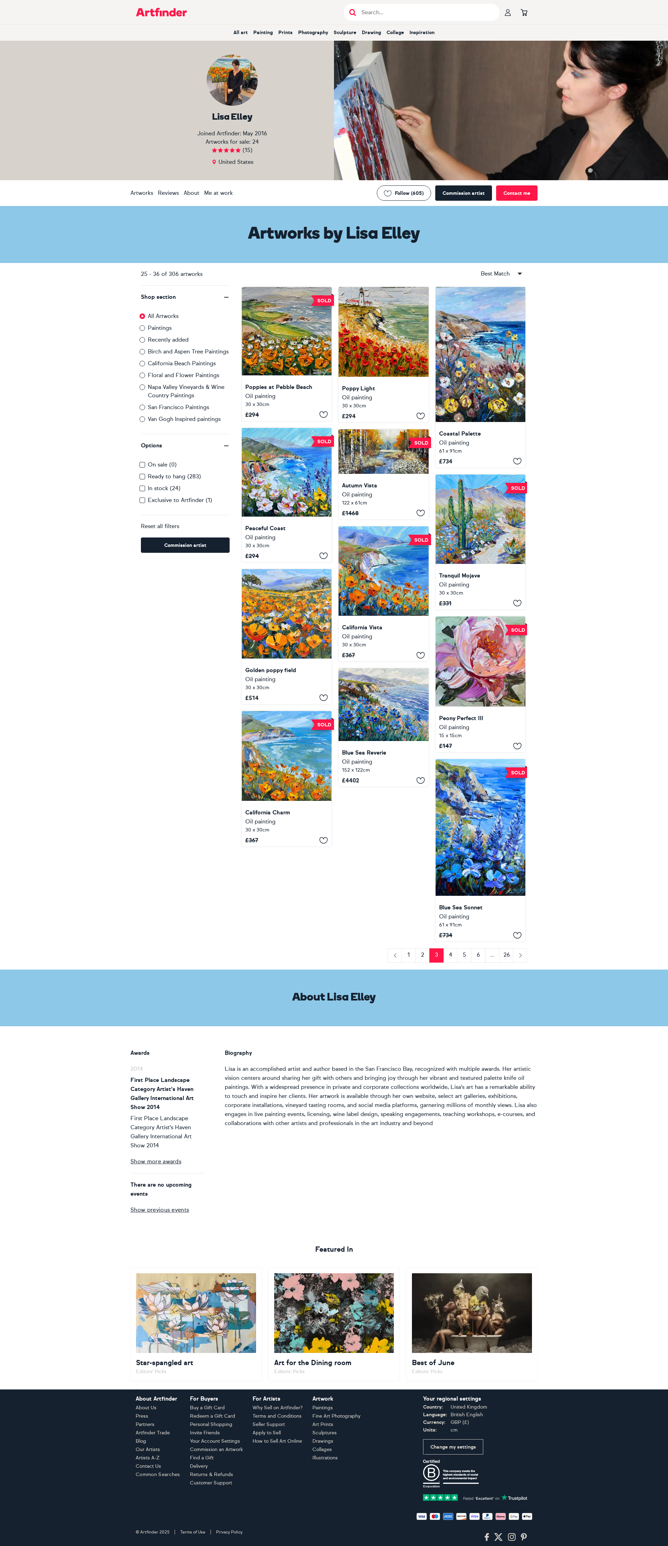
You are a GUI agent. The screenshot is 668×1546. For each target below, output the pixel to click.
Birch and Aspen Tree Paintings (188, 351)
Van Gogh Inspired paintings (184, 419)
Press (142, 1416)
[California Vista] (383, 593)
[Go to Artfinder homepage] (161, 12)
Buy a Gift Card (207, 1408)
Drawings (322, 1441)
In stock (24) (164, 488)
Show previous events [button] (159, 1209)
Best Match (495, 273)
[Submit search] (352, 12)
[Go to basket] (524, 12)
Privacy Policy (229, 1532)
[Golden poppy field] (287, 636)
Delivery (199, 1466)
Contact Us (148, 1466)
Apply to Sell (267, 1433)
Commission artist (464, 193)
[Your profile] (508, 12)
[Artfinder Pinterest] (524, 1537)
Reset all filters (160, 526)
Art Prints (322, 1424)
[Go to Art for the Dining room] (334, 1324)
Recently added (168, 339)
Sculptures (324, 1433)
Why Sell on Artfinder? (278, 1408)
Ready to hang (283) (174, 476)
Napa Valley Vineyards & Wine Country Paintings (186, 391)
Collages (322, 1449)
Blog (141, 1441)
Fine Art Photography (336, 1416)
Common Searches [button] (158, 1474)
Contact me (516, 193)
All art (240, 32)
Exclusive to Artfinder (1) (180, 500)
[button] (185, 297)
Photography (313, 32)
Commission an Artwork (216, 1449)
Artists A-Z (148, 1458)
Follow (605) (409, 193)
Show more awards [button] (155, 1161)
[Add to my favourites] (323, 414)
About (191, 193)
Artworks (141, 193)
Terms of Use (192, 1532)
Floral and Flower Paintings (183, 375)
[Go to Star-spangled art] (196, 1324)
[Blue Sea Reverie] (383, 727)
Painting (263, 32)
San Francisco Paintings (178, 407)
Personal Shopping (211, 1424)
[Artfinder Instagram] (512, 1537)
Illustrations (325, 1458)
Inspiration (422, 32)
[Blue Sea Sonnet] (480, 850)
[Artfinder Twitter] (498, 1537)
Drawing (371, 32)
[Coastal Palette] (480, 377)
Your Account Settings (215, 1441)
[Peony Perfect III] (480, 684)
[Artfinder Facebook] (487, 1537)
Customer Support (211, 1483)
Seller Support (269, 1424)
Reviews (168, 193)
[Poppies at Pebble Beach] (287, 354)
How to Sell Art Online (277, 1441)
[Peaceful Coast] (287, 495)
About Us (146, 1408)
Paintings (160, 328)
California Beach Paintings (182, 363)
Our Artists (148, 1449)
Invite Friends (205, 1433)
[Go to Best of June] (472, 1324)
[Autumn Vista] (383, 474)
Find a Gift (202, 1458)
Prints (285, 32)
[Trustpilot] (475, 1497)
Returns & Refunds (211, 1474)
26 (506, 954)
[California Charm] (287, 778)
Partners (145, 1424)
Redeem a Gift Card (212, 1416)
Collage (395, 32)
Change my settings (453, 1447)
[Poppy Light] (383, 354)
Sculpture (345, 32)
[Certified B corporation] (451, 1473)
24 (255, 141)
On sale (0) (162, 464)
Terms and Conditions (277, 1416)
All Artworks (163, 316)
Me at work (218, 193)
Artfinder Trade (153, 1433)
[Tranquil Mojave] (480, 542)
